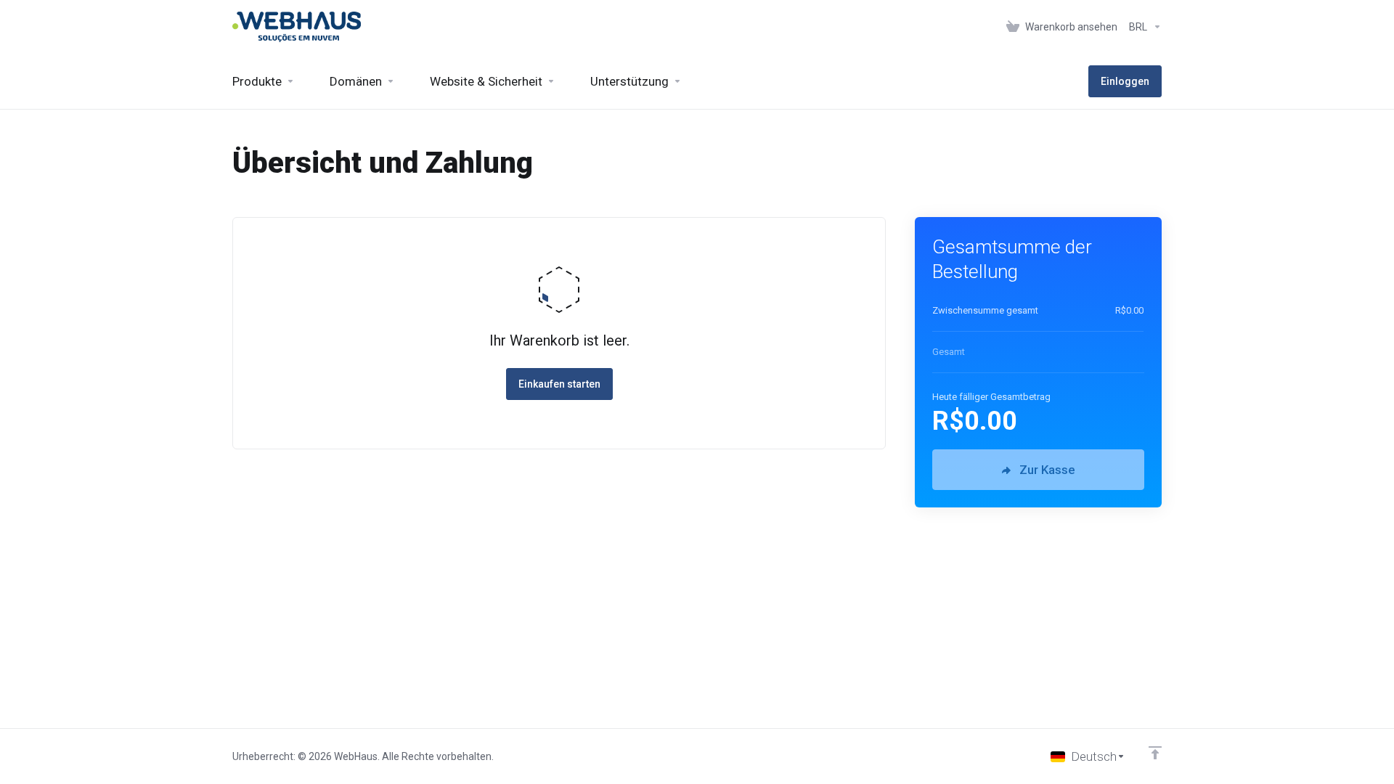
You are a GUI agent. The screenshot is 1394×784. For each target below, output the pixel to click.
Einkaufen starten (559, 384)
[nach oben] (1155, 752)
